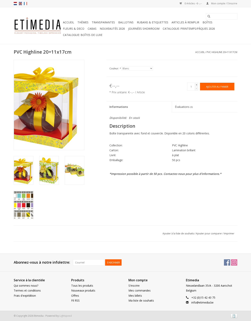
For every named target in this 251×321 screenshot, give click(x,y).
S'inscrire (134, 285)
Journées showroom (143, 28)
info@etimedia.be (202, 302)
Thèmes (82, 22)
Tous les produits (82, 285)
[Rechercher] (209, 16)
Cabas (92, 28)
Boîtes (207, 22)
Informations (118, 107)
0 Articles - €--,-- (193, 3)
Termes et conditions (27, 290)
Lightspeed (65, 315)
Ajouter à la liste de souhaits (179, 233)
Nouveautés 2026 (112, 28)
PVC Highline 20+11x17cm (222, 52)
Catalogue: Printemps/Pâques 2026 (189, 28)
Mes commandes (139, 290)
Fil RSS (75, 300)
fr (25, 3)
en (20, 3)
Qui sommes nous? (26, 285)
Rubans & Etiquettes (152, 22)
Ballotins (126, 22)
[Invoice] (233, 315)
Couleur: (115, 68)
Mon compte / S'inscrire (224, 3)
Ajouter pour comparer (209, 233)
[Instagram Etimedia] (234, 262)
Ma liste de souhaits (141, 300)
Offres (75, 295)
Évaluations (184, 107)
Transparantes (103, 22)
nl (15, 3)
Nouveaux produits (83, 290)
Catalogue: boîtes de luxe (82, 35)
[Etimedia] (38, 25)
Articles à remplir (185, 22)
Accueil (68, 22)
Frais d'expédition (25, 295)
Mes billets (135, 295)
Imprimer (229, 233)
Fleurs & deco (73, 28)
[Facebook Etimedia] (227, 262)
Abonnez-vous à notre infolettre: (42, 262)
